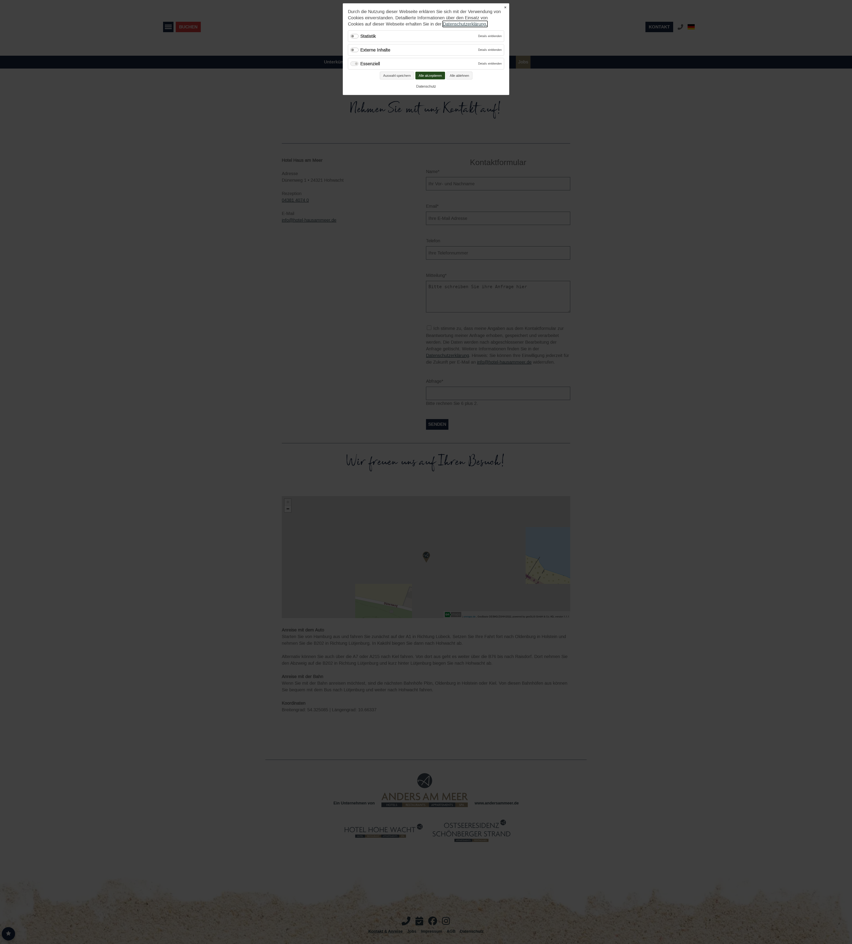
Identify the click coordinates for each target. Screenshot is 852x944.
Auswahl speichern (397, 75)
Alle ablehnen (459, 75)
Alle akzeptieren (430, 75)
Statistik (368, 36)
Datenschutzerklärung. (465, 24)
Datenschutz (426, 86)
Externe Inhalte (375, 50)
